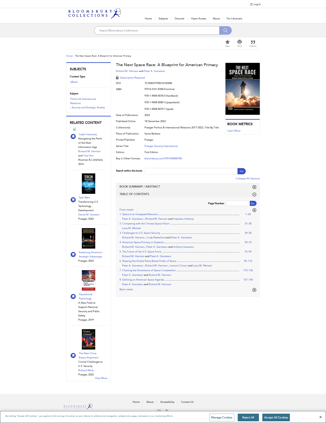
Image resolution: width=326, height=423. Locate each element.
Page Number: (216, 203)
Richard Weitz (86, 370)
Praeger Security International (161, 146)
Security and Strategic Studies (88, 107)
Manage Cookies (221, 417)
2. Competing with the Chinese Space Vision (144, 223)
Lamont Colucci (179, 265)
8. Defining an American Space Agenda (142, 279)
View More (101, 378)
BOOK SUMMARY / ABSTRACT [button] (140, 186)
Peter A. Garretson (154, 71)
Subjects (163, 18)
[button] (239, 43)
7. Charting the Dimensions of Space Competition (148, 270)
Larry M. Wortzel (131, 228)
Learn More (233, 130)
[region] (163, 417)
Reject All (248, 417)
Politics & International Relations (83, 101)
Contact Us (187, 401)
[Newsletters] (159, 410)
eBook (74, 81)
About (216, 18)
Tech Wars (84, 197)
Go (241, 171)
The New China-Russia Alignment (88, 355)
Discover (179, 18)
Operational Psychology (86, 296)
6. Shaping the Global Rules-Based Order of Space (148, 261)
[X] (167, 410)
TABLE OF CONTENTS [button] (134, 194)
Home (148, 18)
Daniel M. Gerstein (88, 214)
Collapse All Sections (248, 178)
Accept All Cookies (276, 417)
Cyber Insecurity (88, 134)
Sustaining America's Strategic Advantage (90, 254)
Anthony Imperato (183, 246)
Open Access (198, 18)
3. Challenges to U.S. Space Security (140, 232)
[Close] (320, 417)
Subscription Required (132, 77)
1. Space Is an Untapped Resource (139, 214)
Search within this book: (129, 170)
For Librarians (234, 18)
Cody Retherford (156, 237)
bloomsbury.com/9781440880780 (163, 158)
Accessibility (167, 401)
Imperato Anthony (183, 218)
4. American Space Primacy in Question (142, 242)
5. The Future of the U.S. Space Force (140, 251)
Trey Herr (88, 155)
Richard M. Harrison (89, 151)
